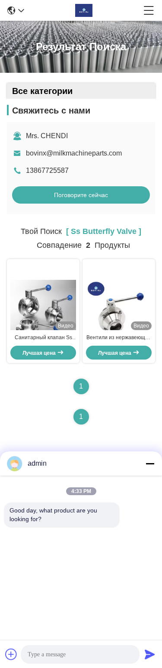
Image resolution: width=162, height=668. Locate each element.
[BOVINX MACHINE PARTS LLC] (83, 10)
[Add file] (11, 654)
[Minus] (150, 463)
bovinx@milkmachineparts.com (74, 153)
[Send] (150, 654)
